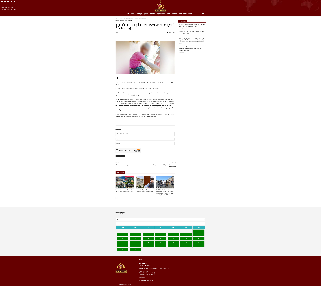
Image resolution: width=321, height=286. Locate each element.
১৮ (148, 242)
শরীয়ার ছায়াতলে (182, 14)
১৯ (160, 242)
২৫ (148, 246)
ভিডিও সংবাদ (158, 187)
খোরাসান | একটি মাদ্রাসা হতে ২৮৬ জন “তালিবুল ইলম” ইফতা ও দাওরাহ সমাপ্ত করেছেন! (161, 165)
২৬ (160, 246)
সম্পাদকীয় (152, 14)
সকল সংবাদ (129, 20)
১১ (148, 238)
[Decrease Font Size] (122, 78)
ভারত (126, 20)
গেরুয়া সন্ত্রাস (122, 20)
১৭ (135, 242)
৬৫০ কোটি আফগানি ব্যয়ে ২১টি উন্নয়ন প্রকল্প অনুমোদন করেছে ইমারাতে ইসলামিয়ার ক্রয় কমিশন (191, 32)
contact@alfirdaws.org (147, 280)
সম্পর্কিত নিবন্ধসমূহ (120, 172)
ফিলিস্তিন (139, 14)
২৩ (122, 246)
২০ (173, 242)
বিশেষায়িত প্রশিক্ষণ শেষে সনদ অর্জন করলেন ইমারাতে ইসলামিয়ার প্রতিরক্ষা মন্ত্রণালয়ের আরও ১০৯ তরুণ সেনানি (125, 191)
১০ (135, 238)
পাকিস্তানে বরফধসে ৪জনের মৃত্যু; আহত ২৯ (124, 165)
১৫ (198, 238)
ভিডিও (168, 14)
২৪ (135, 246)
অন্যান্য (190, 14)
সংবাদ (132, 14)
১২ (160, 238)
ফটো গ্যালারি (174, 14)
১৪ (186, 238)
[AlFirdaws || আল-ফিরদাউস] (160, 6)
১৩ (173, 238)
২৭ (173, 246)
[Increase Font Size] (118, 78)
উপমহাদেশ (120, 18)
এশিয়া (117, 187)
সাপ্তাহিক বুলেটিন (161, 14)
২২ (198, 242)
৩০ (122, 249)
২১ (186, 242)
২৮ (186, 246)
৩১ (135, 249)
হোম (116, 18)
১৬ (122, 242)
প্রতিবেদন (146, 14)
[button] (203, 14)
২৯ (198, 246)
